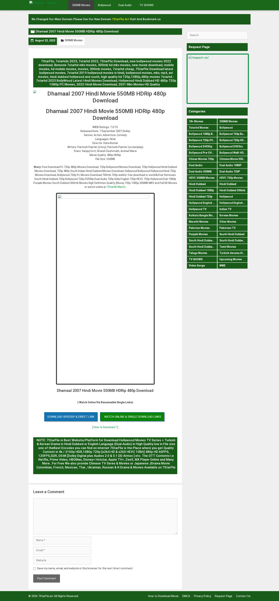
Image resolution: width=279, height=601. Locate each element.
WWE (222, 265)
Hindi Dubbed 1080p (201, 190)
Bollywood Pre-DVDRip (203, 152)
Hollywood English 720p (233, 202)
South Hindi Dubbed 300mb (233, 240)
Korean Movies (228, 215)
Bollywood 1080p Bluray (203, 133)
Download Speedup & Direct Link (70, 416)
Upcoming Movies (230, 259)
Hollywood (226, 196)
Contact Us (243, 596)
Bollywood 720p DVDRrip (203, 140)
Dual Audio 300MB (200, 171)
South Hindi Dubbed (231, 234)
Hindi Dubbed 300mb (232, 190)
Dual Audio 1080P (230, 165)
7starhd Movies (199, 127)
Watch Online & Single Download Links (132, 416)
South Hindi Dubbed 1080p (203, 240)
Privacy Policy (202, 596)
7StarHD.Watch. (116, 186)
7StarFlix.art (45, 596)
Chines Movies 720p (201, 159)
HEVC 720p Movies (231, 177)
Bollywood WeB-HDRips (233, 152)
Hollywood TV (197, 209)
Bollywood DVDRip (200, 146)
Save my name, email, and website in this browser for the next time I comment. (85, 568)
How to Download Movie (163, 596)
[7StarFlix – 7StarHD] (47, 4)
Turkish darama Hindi (233, 253)
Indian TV (225, 209)
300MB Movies (81, 5)
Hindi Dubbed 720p (200, 196)
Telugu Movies (198, 253)
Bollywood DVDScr (231, 146)
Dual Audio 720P (229, 171)
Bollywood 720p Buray (233, 133)
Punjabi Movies (198, 234)
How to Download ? (105, 427)
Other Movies (227, 221)
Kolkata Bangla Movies (203, 215)
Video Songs (197, 265)
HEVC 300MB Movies (202, 177)
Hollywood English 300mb (203, 202)
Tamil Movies (227, 246)
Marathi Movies (198, 221)
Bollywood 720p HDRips (233, 140)
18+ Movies (196, 121)
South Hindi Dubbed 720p (203, 246)
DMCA (186, 596)
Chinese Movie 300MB (233, 159)
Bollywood (104, 5)
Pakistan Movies (199, 227)
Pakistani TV (227, 227)
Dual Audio (125, 5)
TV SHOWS (146, 5)
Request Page (223, 596)
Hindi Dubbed (197, 184)
